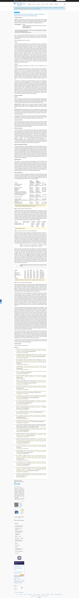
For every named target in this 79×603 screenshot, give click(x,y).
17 (22, 131)
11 (30, 86)
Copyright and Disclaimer (58, 594)
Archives (43, 4)
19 (34, 287)
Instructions (51, 4)
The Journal (29, 4)
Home (18, 594)
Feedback (51, 594)
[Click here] (39, 597)
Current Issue (38, 4)
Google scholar (22, 352)
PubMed (26, 352)
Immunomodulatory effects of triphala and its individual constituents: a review (19, 572)
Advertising (47, 594)
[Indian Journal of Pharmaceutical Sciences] (19, 4)
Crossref (18, 352)
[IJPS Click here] (19, 587)
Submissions (56, 4)
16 (42, 102)
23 (37, 308)
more (23, 501)
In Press (47, 4)
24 (18, 322)
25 (19, 323)
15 (39, 325)
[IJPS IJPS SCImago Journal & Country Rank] (21, 505)
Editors (34, 4)
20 (36, 308)
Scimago (22, 538)
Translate (62, 1)
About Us (21, 594)
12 (22, 88)
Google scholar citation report (18, 576)
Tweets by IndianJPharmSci (19, 592)
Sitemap (43, 594)
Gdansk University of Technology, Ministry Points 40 (19, 541)
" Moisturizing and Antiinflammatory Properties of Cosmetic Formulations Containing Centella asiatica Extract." (19, 567)
